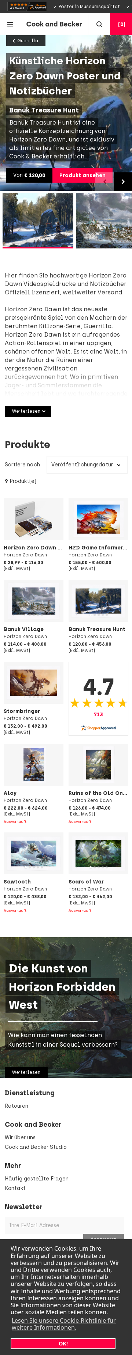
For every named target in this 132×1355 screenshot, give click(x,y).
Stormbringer (22, 711)
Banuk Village (24, 629)
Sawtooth (17, 881)
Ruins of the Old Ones (99, 793)
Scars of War (86, 881)
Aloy (10, 793)
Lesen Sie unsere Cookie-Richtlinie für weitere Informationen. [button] (64, 1323)
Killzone (51, 326)
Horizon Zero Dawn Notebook (44, 547)
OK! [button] (63, 1343)
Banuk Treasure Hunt (97, 629)
